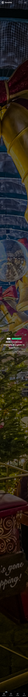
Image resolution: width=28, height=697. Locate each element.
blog (8, 338)
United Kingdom (16, 338)
